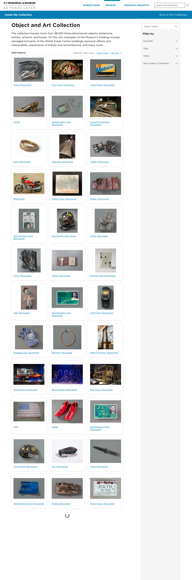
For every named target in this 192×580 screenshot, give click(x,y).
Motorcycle (19, 199)
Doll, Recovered (21, 313)
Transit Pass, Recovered (102, 85)
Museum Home (91, 5)
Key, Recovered (60, 466)
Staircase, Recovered (62, 162)
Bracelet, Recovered (62, 352)
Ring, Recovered (21, 162)
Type (145, 48)
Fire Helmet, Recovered (64, 236)
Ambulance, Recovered (25, 390)
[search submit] (176, 26)
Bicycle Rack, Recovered (64, 390)
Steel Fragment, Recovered (104, 352)
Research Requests (136, 5)
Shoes (16, 122)
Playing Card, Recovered (102, 276)
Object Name (102, 53)
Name (146, 56)
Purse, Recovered (22, 85)
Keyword (148, 41)
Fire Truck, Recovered (63, 85)
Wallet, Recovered (99, 162)
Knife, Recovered (99, 466)
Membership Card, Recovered (28, 504)
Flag (15, 427)
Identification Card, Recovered (61, 123)
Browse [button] (111, 5)
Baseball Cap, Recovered (26, 352)
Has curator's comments (156, 63)
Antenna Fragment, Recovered (100, 123)
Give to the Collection (173, 14)
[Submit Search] (187, 5)
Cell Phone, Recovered (101, 313)
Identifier (115, 53)
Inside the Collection (18, 14)
